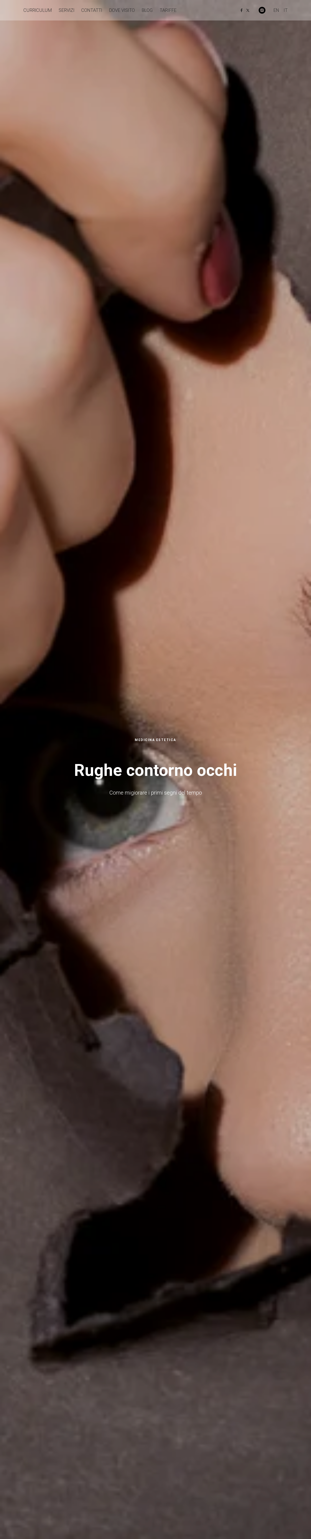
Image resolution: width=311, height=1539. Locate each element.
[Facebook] (241, 10)
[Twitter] (248, 10)
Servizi (66, 10)
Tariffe (168, 10)
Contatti (91, 10)
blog (147, 10)
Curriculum (37, 10)
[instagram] (262, 10)
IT (286, 10)
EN (276, 10)
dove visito (122, 10)
